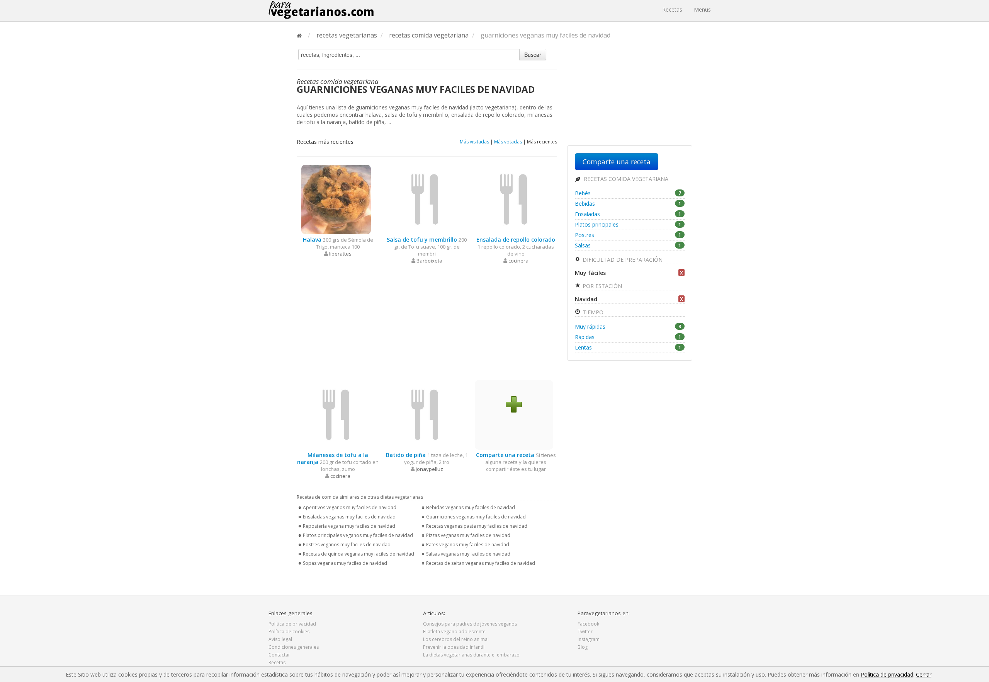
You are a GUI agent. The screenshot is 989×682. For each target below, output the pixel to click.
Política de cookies (288, 631)
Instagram (589, 639)
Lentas (628, 347)
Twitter (585, 631)
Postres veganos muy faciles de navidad (347, 544)
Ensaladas (628, 214)
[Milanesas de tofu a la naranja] (336, 414)
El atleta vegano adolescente (454, 631)
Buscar (532, 54)
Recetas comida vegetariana (625, 178)
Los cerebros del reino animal (456, 639)
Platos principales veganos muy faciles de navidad (358, 535)
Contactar (279, 654)
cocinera (518, 260)
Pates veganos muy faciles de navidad (467, 544)
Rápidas (628, 337)
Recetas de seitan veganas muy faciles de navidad (480, 563)
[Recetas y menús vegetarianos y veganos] (321, 9)
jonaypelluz (429, 468)
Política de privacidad (292, 624)
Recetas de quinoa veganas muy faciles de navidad (358, 554)
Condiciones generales (293, 647)
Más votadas (508, 141)
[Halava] (336, 199)
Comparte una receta (617, 161)
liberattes (340, 253)
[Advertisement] (427, 322)
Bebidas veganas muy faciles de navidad (470, 507)
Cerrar (923, 674)
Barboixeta (429, 260)
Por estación (601, 286)
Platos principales (628, 224)
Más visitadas (474, 141)
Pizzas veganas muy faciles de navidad (468, 535)
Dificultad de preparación (622, 259)
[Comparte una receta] (513, 403)
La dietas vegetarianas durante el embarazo (471, 654)
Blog (583, 647)
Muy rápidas (628, 326)
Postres (628, 235)
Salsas (628, 245)
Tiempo (592, 312)
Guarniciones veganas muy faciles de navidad (476, 516)
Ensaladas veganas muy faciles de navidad (349, 516)
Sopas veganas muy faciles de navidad (345, 563)
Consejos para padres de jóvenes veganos (470, 624)
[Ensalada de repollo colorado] (514, 199)
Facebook (588, 624)
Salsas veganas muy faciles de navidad (468, 554)
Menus (702, 9)
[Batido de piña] (425, 414)
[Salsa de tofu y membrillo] (425, 199)
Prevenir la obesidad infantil (453, 647)
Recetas (672, 9)
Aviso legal (280, 639)
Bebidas (628, 203)
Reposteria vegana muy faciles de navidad (349, 526)
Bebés (628, 193)
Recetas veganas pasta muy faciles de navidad (476, 526)
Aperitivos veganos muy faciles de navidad (349, 507)
